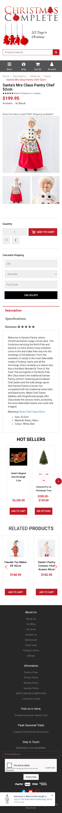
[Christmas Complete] (31, 12)
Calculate (31, 295)
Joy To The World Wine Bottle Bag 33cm (33, 799)
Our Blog (31, 624)
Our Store (31, 629)
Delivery (31, 655)
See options (43, 511)
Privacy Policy (31, 677)
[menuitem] (15, 240)
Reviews (11, 327)
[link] (24, 791)
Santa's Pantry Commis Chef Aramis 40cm (46, 566)
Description (13, 310)
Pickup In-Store (31, 650)
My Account (31, 640)
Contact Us (31, 634)
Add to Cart (45, 232)
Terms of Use (31, 672)
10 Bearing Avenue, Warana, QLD (31, 715)
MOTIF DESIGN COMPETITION (31, 693)
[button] (6, 240)
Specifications (15, 319)
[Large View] (16, 190)
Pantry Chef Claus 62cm (32, 411)
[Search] (56, 52)
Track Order (31, 645)
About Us (31, 619)
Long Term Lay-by (31, 698)
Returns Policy (31, 683)
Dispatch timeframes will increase (31, 732)
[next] (58, 481)
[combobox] (28, 52)
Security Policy (31, 688)
